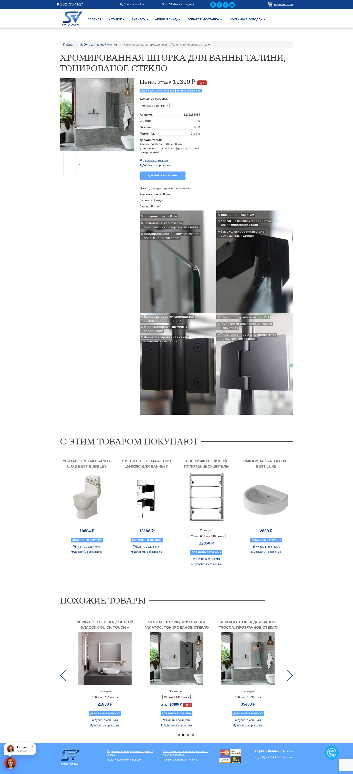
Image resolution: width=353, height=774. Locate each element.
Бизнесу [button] (139, 19)
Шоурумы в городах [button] (246, 19)
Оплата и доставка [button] (204, 19)
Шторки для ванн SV (188, 90)
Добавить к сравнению (157, 165)
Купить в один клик (155, 160)
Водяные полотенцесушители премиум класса (130, 753)
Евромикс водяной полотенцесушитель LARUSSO (206, 466)
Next (290, 675)
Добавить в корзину (162, 175)
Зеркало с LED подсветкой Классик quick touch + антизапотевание (105, 627)
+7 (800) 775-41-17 (267, 757)
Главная (95, 19)
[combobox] (155, 105)
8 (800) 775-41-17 (70, 4)
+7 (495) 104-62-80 (268, 751)
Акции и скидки (168, 19)
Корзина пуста (283, 4)
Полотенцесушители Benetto (124, 759)
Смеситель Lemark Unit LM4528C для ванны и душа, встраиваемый (147, 466)
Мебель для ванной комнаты (157, 90)
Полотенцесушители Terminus (180, 759)
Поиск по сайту (133, 4)
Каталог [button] (115, 19)
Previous (63, 675)
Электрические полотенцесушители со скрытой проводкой (185, 753)
